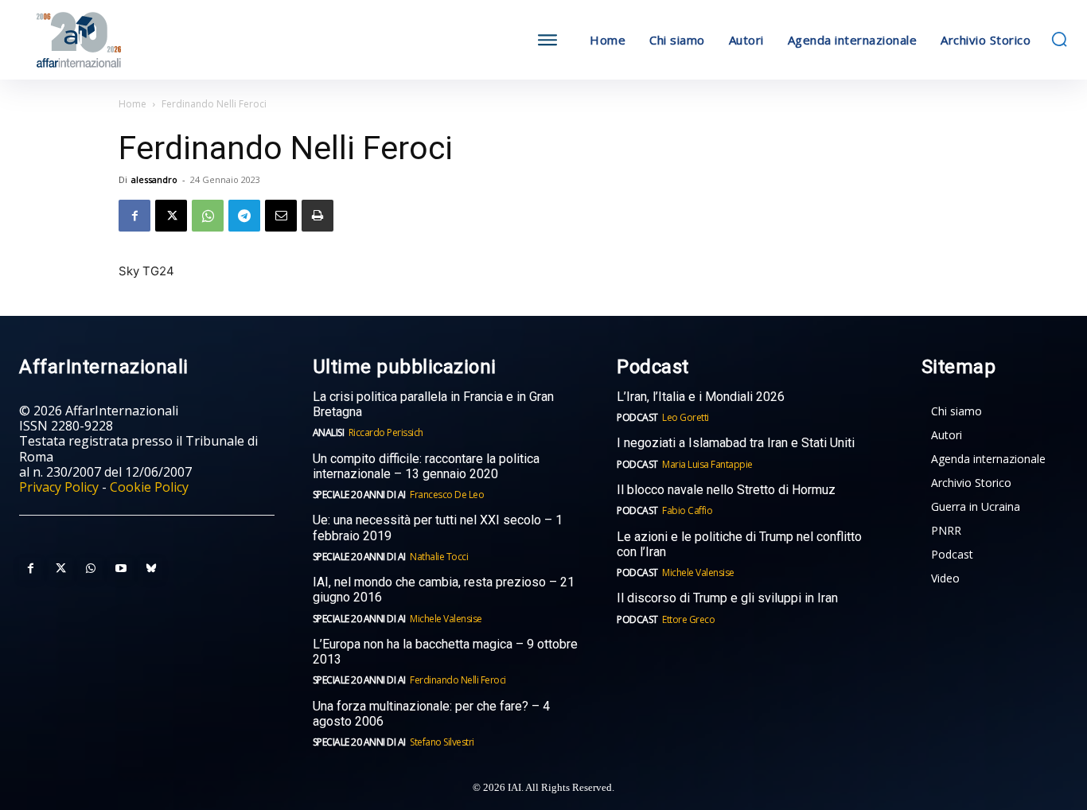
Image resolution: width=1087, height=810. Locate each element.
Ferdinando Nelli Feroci (458, 680)
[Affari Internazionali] (150, 40)
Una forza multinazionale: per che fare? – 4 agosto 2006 (431, 714)
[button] (1059, 39)
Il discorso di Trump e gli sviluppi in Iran (727, 598)
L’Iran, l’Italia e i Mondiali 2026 (701, 396)
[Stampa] (317, 216)
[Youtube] (121, 569)
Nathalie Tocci (439, 556)
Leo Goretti (685, 417)
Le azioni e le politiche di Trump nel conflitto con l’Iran (739, 544)
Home (132, 104)
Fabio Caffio (687, 510)
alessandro (154, 179)
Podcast (637, 417)
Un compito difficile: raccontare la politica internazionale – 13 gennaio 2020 (426, 466)
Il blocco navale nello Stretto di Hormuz (726, 489)
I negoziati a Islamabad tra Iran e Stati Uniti (736, 442)
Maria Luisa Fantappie (707, 464)
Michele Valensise (446, 618)
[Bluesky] (151, 569)
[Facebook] (134, 216)
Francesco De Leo (447, 494)
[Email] (281, 216)
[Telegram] (244, 216)
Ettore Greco (688, 619)
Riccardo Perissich (386, 432)
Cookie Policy (149, 487)
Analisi (329, 432)
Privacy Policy (59, 487)
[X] (171, 216)
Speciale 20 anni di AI (359, 494)
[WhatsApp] (208, 216)
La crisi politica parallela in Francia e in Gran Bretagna (433, 404)
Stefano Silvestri (442, 742)
